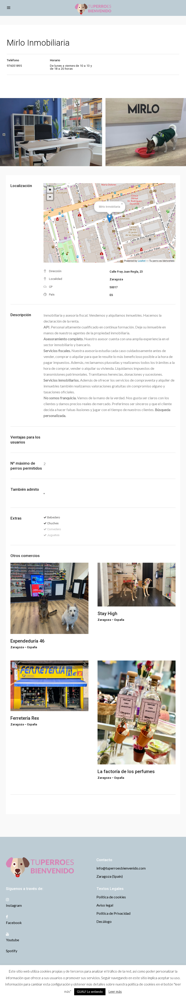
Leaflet (141, 260)
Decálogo (104, 921)
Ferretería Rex (24, 718)
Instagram (14, 905)
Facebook (14, 922)
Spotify (11, 951)
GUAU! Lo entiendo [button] (90, 991)
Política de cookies (111, 897)
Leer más (115, 991)
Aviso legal (104, 905)
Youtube (12, 940)
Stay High (107, 613)
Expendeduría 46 (27, 641)
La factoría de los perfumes (126, 771)
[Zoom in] (50, 190)
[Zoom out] (50, 197)
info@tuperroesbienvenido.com (121, 868)
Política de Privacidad (113, 913)
